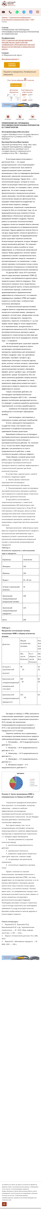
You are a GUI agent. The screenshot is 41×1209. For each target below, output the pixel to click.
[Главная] (11, 3)
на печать (8, 119)
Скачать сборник (12, 65)
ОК (4, 1204)
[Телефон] (10, 12)
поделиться (32, 119)
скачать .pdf (20, 119)
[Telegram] (23, 12)
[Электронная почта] (3, 12)
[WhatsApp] (17, 12)
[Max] (30, 12)
